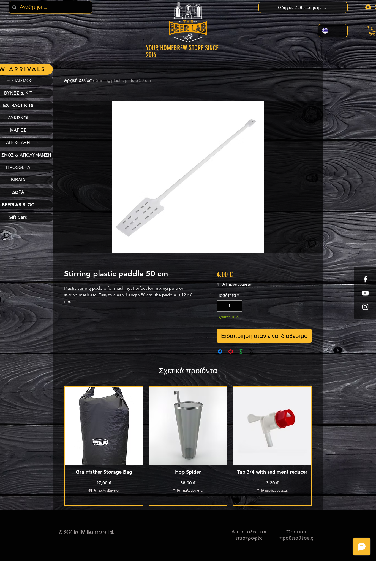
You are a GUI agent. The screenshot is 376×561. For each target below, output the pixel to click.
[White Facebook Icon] (365, 279)
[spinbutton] (229, 306)
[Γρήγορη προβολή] (104, 426)
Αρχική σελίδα (78, 81)
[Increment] (237, 306)
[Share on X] (251, 351)
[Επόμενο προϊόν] (319, 446)
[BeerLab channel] (365, 293)
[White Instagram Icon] (365, 307)
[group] (188, 446)
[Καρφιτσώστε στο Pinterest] (230, 351)
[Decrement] (221, 306)
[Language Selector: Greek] (333, 30)
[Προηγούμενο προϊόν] (56, 446)
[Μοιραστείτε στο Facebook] (220, 351)
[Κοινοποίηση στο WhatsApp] (241, 351)
